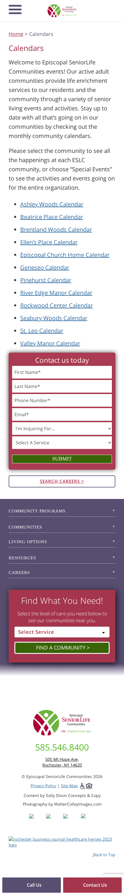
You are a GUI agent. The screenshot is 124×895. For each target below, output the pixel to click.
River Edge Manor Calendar (56, 293)
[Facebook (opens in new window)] (37, 821)
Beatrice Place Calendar (51, 217)
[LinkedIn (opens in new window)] (87, 821)
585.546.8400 (62, 747)
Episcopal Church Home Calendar (65, 255)
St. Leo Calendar (41, 331)
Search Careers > (62, 481)
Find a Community (60, 647)
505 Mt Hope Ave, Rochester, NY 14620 (62, 762)
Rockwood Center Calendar (56, 305)
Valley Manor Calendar (50, 343)
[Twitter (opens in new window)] (71, 821)
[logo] (62, 11)
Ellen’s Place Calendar (49, 242)
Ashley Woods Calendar (51, 204)
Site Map (69, 785)
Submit (62, 459)
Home (16, 33)
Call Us (34, 885)
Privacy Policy (43, 785)
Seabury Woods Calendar (53, 318)
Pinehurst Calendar (45, 280)
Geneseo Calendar (44, 267)
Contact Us (94, 885)
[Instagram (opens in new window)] (54, 821)
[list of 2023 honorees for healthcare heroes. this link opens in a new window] (62, 841)
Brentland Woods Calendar (56, 229)
